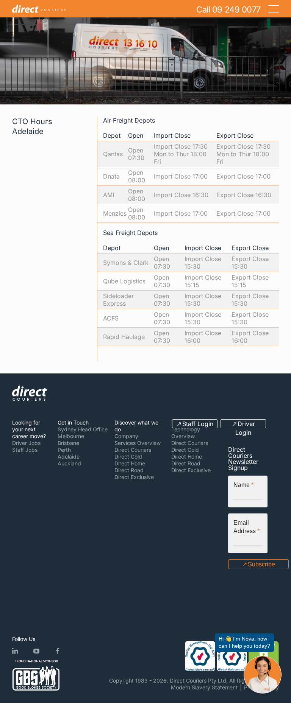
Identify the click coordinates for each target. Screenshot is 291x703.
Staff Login (197, 424)
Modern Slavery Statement (204, 687)
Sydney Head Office (83, 429)
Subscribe (261, 564)
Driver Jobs (26, 443)
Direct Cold (128, 456)
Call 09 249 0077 (228, 9)
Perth (64, 449)
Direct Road (129, 470)
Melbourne (71, 436)
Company (126, 436)
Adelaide (69, 456)
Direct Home (129, 463)
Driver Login (245, 424)
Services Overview (137, 443)
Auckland (69, 463)
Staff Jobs (25, 449)
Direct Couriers (132, 449)
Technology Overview (185, 432)
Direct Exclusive (134, 477)
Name (243, 485)
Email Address (246, 526)
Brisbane (68, 443)
